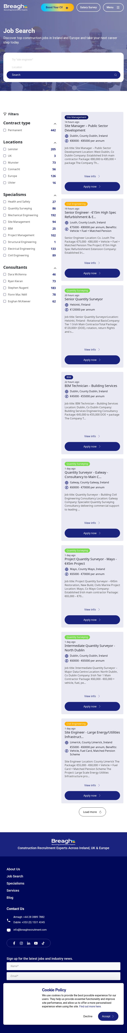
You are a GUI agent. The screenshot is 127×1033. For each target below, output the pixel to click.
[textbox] (63, 966)
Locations (12, 142)
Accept (106, 1016)
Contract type (16, 123)
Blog (10, 898)
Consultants (15, 267)
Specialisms (14, 194)
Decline (87, 1016)
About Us (13, 869)
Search (16, 74)
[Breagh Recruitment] (15, 7)
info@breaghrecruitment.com (30, 929)
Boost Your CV (54, 7)
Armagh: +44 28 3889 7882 (29, 917)
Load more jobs (92, 811)
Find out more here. (90, 1006)
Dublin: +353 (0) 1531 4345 (29, 922)
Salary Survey (88, 7)
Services (13, 890)
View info (90, 176)
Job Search (15, 876)
